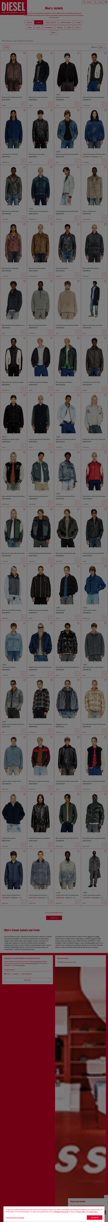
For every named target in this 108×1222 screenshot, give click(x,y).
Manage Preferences (61, 1212)
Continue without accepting (15, 1217)
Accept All (94, 1217)
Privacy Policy (81, 1212)
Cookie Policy (93, 1212)
